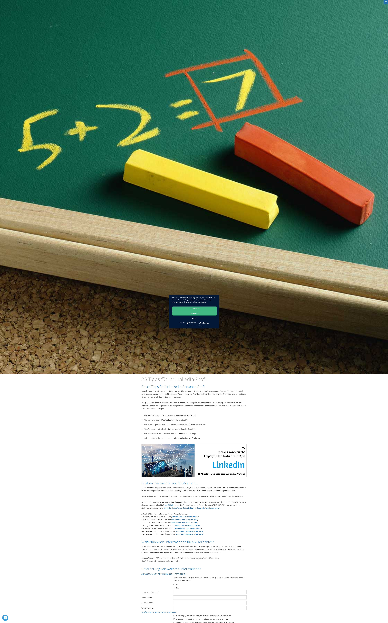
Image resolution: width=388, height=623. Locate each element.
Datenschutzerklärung (197, 325)
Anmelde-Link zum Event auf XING (185, 517)
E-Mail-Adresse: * (147, 603)
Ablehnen (194, 313)
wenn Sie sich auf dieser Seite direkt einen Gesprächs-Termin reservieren (192, 508)
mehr (194, 318)
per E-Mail (169, 505)
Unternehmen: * (147, 597)
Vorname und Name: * (150, 592)
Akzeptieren (194, 309)
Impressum (188, 325)
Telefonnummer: (147, 608)
